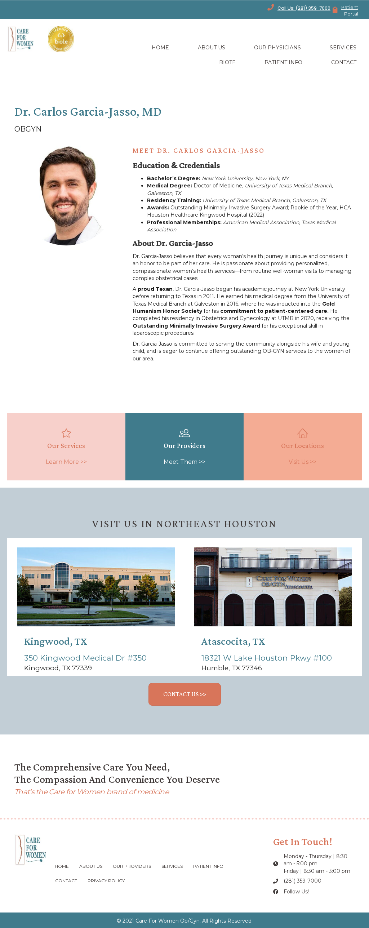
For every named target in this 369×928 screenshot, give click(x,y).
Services (172, 866)
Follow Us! (296, 891)
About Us (90, 866)
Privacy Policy (106, 880)
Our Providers (132, 866)
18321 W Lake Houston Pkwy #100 (266, 657)
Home (62, 866)
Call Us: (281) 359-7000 (303, 8)
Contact (66, 880)
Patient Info (208, 866)
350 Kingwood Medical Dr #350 (85, 657)
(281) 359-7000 (302, 881)
